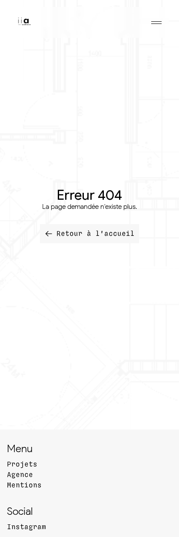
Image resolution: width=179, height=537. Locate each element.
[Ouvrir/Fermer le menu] (156, 22)
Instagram (26, 527)
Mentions (24, 485)
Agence (20, 474)
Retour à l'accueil (95, 233)
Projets (22, 464)
